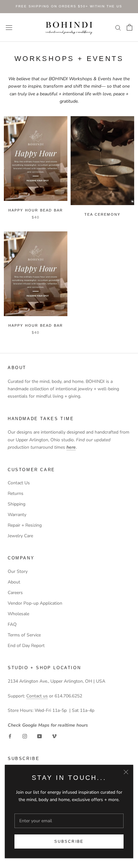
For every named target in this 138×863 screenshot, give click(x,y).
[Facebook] (10, 736)
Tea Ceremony (102, 214)
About (14, 582)
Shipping (16, 504)
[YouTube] (39, 736)
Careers (15, 593)
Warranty (17, 515)
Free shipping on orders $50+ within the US (69, 6)
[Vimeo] (54, 736)
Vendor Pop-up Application (35, 603)
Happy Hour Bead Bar (35, 325)
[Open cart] (129, 27)
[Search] (118, 27)
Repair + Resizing (25, 525)
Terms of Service (24, 635)
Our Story (18, 571)
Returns (15, 493)
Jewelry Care (20, 536)
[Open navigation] (9, 27)
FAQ (12, 624)
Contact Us (19, 483)
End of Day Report (26, 646)
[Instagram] (24, 736)
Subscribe (69, 841)
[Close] (126, 772)
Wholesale (18, 614)
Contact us (37, 696)
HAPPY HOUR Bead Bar (35, 210)
